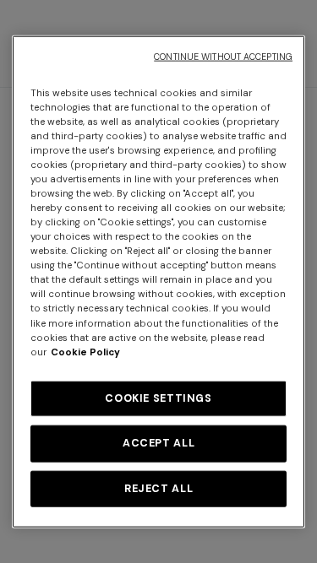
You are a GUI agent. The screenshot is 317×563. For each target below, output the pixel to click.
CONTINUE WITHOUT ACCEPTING (223, 56)
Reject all (158, 488)
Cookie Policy (85, 351)
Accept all (158, 443)
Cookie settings (158, 397)
